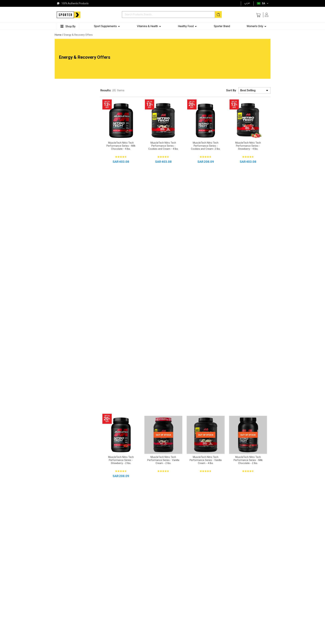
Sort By (231, 90)
